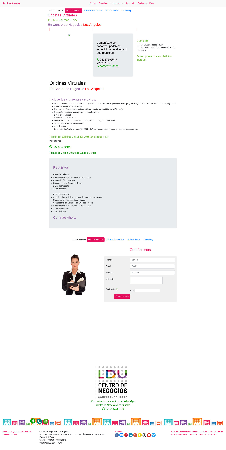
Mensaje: (109, 279)
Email (108, 266)
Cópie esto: (112, 288)
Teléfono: (109, 273)
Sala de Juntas (112, 11)
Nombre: (109, 260)
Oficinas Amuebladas (93, 11)
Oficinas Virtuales (73, 11)
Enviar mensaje (122, 296)
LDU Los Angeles (11, 3)
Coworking (126, 11)
